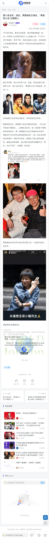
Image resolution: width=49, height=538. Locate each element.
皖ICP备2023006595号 (34, 529)
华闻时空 (23, 529)
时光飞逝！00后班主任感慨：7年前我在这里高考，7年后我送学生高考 (30, 424)
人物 (9, 10)
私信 (43, 24)
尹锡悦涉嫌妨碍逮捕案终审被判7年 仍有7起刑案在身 (30, 444)
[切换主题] (45, 523)
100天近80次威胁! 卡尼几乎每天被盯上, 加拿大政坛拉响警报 (29, 434)
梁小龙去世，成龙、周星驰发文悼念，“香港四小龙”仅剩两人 (24, 17)
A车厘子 (12, 23)
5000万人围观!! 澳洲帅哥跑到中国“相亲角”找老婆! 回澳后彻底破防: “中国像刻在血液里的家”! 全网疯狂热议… (30, 454)
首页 (4, 10)
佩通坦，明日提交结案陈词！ (27, 413)
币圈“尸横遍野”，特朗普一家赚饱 (28, 462)
